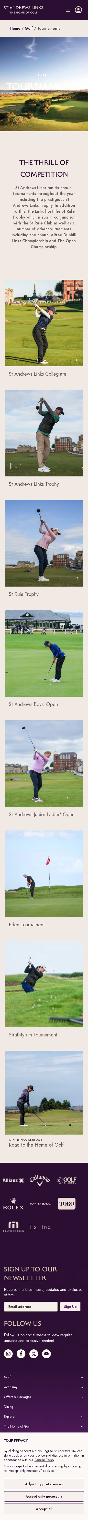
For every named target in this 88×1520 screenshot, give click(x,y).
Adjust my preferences (44, 1484)
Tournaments (48, 28)
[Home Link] (23, 10)
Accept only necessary (44, 1496)
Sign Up (70, 1306)
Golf (29, 28)
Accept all (44, 1508)
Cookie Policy (44, 1459)
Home (15, 28)
